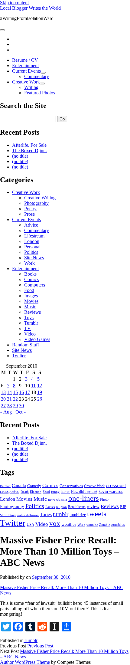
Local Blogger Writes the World (30, 8)
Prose (29, 214)
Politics (31, 252)
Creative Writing (40, 197)
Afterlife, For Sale (29, 145)
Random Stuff (25, 344)
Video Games (37, 339)
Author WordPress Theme (25, 662)
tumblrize (78, 514)
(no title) (20, 156)
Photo (104, 499)
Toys (29, 317)
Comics (31, 279)
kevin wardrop (111, 491)
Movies (31, 301)
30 (21, 405)
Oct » (20, 411)
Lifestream (34, 235)
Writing (31, 87)
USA (30, 524)
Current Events (26, 71)
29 (15, 405)
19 (39, 392)
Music (30, 306)
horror (65, 492)
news (51, 499)
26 (39, 398)
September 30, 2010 (51, 577)
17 (27, 392)
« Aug (6, 411)
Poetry (30, 208)
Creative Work (26, 81)
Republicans (77, 507)
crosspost (116, 485)
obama (61, 499)
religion (61, 507)
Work (29, 263)
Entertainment (25, 65)
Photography (36, 203)
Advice (31, 225)
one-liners (83, 498)
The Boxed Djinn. (29, 150)
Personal (32, 246)
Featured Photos (39, 92)
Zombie (104, 524)
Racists (50, 507)
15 (15, 392)
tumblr (60, 514)
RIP (123, 506)
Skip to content (14, 2)
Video (30, 333)
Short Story (8, 515)
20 (3, 398)
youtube (92, 524)
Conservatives (71, 486)
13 (3, 392)
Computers (34, 284)
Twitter (19, 355)
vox (54, 523)
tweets (96, 513)
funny (55, 491)
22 (15, 398)
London (31, 241)
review (93, 506)
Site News (34, 257)
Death (25, 491)
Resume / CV (25, 60)
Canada (19, 485)
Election (35, 491)
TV (27, 328)
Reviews (32, 312)
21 (9, 398)
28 (9, 405)
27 (3, 405)
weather (68, 524)
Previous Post (40, 645)
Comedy (34, 485)
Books (30, 274)
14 (9, 392)
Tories (46, 514)
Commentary (36, 76)
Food (29, 290)
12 (39, 385)
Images (31, 295)
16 (21, 392)
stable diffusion (28, 515)
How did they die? (84, 492)
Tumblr (31, 323)
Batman (5, 486)
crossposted (9, 491)
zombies (118, 524)
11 (33, 385)
